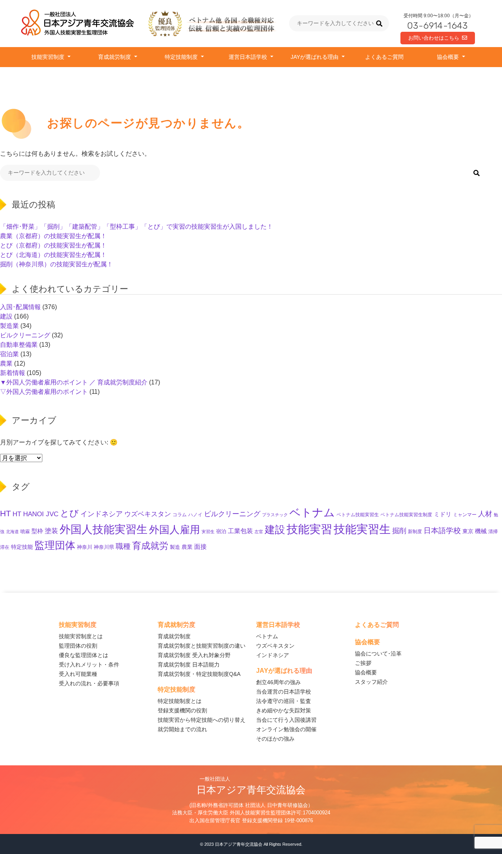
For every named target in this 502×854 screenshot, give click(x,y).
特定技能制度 (182, 57)
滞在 (4, 547)
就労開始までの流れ (182, 729)
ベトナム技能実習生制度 (406, 514)
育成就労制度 (115, 57)
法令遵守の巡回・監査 (283, 701)
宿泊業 (9, 354)
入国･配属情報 (20, 307)
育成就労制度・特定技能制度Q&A (199, 674)
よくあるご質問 (384, 57)
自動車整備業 (19, 344)
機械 (481, 531)
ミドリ (442, 514)
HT (5, 513)
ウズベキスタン (147, 514)
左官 (259, 531)
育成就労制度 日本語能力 (189, 664)
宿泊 (221, 531)
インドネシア (101, 514)
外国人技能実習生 (103, 529)
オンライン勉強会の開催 (286, 729)
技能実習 (309, 529)
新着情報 (12, 373)
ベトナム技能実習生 (357, 514)
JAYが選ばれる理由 (315, 57)
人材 (485, 514)
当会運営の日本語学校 (283, 691)
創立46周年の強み (278, 682)
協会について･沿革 (378, 653)
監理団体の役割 (78, 646)
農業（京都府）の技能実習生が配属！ (53, 236)
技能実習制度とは (81, 636)
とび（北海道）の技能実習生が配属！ (53, 254)
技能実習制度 (48, 57)
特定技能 (22, 547)
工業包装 (240, 530)
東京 (467, 531)
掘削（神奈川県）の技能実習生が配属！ (56, 264)
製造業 (9, 325)
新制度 (415, 531)
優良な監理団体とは (83, 655)
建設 (6, 316)
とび (69, 513)
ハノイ (195, 514)
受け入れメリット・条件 (89, 664)
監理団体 (55, 545)
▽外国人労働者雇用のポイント (44, 391)
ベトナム (312, 512)
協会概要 (448, 57)
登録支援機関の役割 (182, 710)
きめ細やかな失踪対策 (283, 710)
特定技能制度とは (180, 701)
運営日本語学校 (249, 57)
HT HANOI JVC (35, 514)
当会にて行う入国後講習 (286, 720)
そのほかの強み (275, 739)
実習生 (208, 531)
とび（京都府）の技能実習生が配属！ (53, 245)
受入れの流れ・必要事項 (89, 683)
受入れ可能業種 (78, 674)
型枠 (37, 531)
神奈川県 (104, 547)
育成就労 (150, 546)
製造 (175, 547)
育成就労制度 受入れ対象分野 (194, 655)
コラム (180, 514)
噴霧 (25, 531)
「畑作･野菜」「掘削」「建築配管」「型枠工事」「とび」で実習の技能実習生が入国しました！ (136, 226)
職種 (123, 546)
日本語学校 (442, 530)
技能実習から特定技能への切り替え (202, 720)
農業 (6, 363)
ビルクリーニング (25, 335)
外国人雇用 (174, 529)
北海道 (12, 531)
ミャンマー (465, 514)
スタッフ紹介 (371, 682)
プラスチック (275, 514)
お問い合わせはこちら (433, 38)
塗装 (51, 531)
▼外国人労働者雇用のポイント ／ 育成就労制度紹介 (73, 382)
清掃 (493, 531)
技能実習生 (362, 529)
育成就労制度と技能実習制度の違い (202, 646)
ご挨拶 (363, 663)
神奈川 (84, 547)
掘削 (399, 530)
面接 (200, 546)
